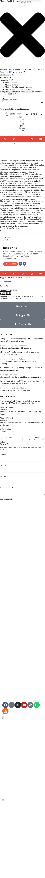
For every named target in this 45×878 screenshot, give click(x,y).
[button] (22, 35)
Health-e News (15, 114)
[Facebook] (5, 705)
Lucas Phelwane (20, 346)
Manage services (11, 85)
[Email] (24, 264)
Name (3, 455)
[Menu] (42, 102)
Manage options (11, 82)
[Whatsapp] (37, 705)
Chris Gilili (17, 375)
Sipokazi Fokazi (6, 418)
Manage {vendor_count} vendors (18, 87)
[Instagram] (18, 705)
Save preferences (27, 91)
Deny (8, 91)
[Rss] (5, 711)
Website (3, 477)
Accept (3, 91)
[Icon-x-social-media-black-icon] (11, 705)
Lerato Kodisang (6, 407)
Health (42, 114)
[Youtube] (24, 705)
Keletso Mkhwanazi (21, 388)
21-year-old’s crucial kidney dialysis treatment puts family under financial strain (20, 353)
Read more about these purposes (17, 89)
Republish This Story (8, 290)
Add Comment (6, 488)
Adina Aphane (19, 359)
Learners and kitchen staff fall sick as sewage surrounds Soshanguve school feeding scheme (22, 382)
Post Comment (6, 499)
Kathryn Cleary (6, 429)
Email (3, 466)
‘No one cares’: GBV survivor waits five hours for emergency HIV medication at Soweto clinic (20, 402)
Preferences (15, 91)
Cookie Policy (10, 94)
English (27, 2)
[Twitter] (20, 264)
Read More (3, 410)
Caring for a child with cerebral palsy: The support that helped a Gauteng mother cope (21, 340)
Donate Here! (5, 282)
